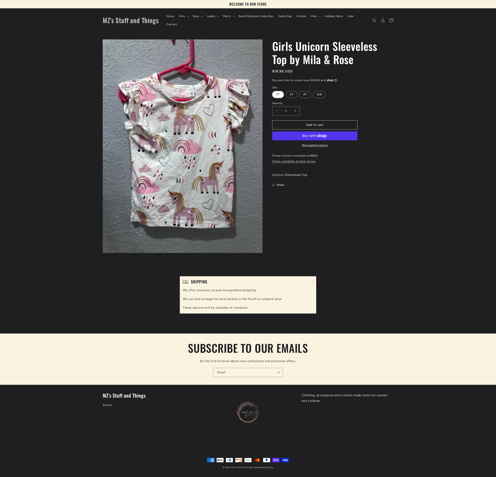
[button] (183, 16)
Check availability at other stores (293, 161)
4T (305, 94)
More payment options (315, 145)
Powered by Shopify (264, 467)
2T (278, 94)
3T (291, 94)
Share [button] (280, 185)
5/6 (319, 94)
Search (107, 405)
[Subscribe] (278, 372)
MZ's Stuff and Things (242, 467)
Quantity (277, 103)
